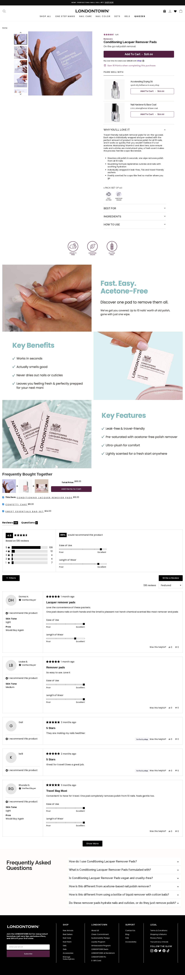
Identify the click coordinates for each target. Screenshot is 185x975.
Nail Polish (67, 942)
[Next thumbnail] (20, 94)
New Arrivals (68, 930)
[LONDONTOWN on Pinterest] (164, 950)
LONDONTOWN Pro (98, 957)
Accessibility (130, 942)
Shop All (45, 16)
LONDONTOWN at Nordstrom (103, 953)
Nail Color (103, 16)
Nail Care (85, 16)
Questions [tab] (29, 523)
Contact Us (130, 930)
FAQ (127, 938)
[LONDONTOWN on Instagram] (151, 950)
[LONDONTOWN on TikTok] (168, 950)
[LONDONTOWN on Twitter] (159, 950)
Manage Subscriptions (69, 958)
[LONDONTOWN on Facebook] (155, 950)
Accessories (68, 953)
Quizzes (139, 16)
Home (4, 28)
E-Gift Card (96, 961)
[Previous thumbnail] (20, 32)
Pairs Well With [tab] (113, 72)
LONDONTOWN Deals (99, 949)
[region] (139, 101)
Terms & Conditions (158, 930)
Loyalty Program (98, 942)
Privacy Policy (156, 938)
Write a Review (173, 578)
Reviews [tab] (10, 523)
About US (95, 930)
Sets (117, 16)
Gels (127, 16)
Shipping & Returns (158, 934)
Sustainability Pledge (100, 938)
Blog (127, 934)
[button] (164, 11)
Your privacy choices (159, 942)
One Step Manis (65, 16)
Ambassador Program (101, 946)
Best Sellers (67, 934)
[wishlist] (175, 11)
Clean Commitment (100, 934)
